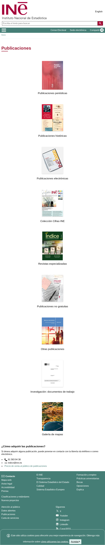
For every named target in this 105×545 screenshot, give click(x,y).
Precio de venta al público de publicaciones (26, 466)
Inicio (3, 35)
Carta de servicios (10, 518)
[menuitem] (52, 78)
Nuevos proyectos (10, 500)
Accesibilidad (7, 487)
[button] (96, 30)
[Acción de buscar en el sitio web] (100, 23)
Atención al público (10, 507)
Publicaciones (8, 514)
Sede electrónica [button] (78, 30)
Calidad (40, 486)
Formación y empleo (86, 475)
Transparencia (43, 478)
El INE (40, 475)
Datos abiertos (8, 510)
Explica (80, 489)
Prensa (4, 491)
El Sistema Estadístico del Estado (53, 482)
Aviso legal (6, 484)
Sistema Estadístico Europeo (51, 489)
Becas (80, 482)
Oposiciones (83, 486)
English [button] (99, 11)
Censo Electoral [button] (58, 30)
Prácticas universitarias (88, 478)
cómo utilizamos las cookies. (55, 541)
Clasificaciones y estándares (15, 497)
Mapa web (6, 480)
